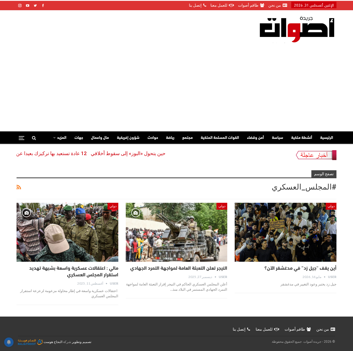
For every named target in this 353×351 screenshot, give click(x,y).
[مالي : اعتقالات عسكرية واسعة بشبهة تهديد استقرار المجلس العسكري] (67, 232)
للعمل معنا (218, 5)
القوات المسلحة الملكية (220, 138)
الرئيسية (326, 138)
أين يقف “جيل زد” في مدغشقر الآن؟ (300, 268)
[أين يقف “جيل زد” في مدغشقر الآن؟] (285, 232)
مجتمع (187, 138)
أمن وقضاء (255, 138)
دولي (331, 206)
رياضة (170, 138)
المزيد (61, 138)
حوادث (153, 138)
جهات (78, 138)
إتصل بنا (195, 5)
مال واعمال (100, 138)
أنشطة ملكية (301, 138)
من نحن (274, 5)
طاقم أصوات (248, 5)
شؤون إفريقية (128, 138)
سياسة (277, 138)
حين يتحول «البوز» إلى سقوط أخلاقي (136, 153)
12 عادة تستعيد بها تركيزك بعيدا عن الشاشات (49, 153)
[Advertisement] (176, 84)
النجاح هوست (52, 342)
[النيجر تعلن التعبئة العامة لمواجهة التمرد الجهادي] (177, 232)
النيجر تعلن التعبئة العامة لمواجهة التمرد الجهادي (178, 268)
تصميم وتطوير (81, 342)
